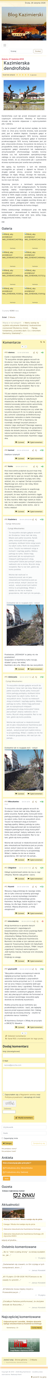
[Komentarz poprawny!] (34, 353)
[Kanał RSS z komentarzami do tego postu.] (44, 342)
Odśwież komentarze (17, 1036)
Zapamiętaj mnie (11, 1138)
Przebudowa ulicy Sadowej (16, 1172)
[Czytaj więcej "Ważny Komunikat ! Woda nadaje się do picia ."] (13, 1213)
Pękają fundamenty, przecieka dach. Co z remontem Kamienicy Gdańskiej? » (22, 330)
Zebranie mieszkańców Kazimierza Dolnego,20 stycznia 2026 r (24, 1235)
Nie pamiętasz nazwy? (9, 1148)
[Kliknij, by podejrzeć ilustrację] (24, 95)
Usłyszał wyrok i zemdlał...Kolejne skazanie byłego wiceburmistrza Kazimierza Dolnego (23, 1322)
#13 (6, 868)
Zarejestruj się (39, 1143)
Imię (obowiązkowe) (11, 1051)
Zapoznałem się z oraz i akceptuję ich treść (22, 1095)
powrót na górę (39, 1377)
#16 (6, 519)
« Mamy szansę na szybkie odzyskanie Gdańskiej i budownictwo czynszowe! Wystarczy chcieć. (22, 325)
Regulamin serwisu (28, 1094)
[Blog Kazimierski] (24, 23)
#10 (6, 969)
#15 (6, 677)
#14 (6, 801)
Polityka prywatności (14, 1097)
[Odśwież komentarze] (41, 342)
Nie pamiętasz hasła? (9, 1151)
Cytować (20, 442)
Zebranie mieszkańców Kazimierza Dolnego (22, 1229)
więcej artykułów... (9, 1240)
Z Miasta (11, 317)
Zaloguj (8, 1143)
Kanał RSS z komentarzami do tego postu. (25, 1038)
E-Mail (5, 1061)
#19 (6, 352)
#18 (6, 450)
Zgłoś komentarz (36, 442)
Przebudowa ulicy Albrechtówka (18, 1168)
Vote (6, 1178)
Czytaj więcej (36, 1328)
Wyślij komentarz (25, 1118)
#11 (6, 921)
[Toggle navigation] (5, 45)
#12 (6, 886)
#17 (6, 466)
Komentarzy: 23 (12, 1328)
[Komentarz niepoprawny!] (37, 353)
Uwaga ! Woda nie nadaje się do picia (19, 1224)
